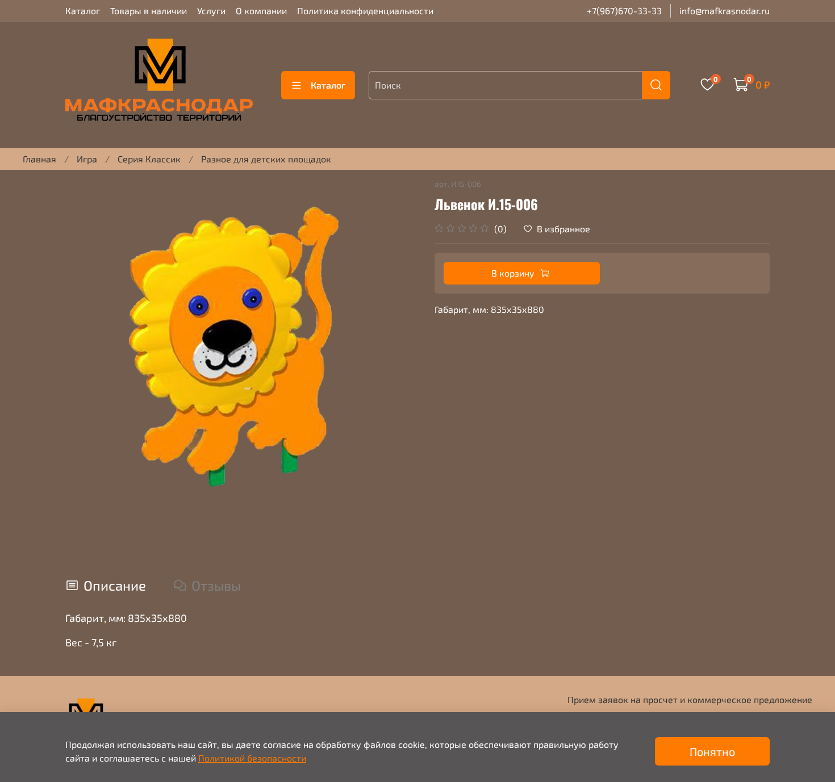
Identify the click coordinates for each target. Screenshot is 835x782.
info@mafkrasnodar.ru (724, 10)
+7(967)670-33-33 (624, 10)
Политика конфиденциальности (365, 10)
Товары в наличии (148, 10)
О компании (261, 10)
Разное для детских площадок (266, 158)
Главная (39, 158)
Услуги (211, 10)
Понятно (712, 751)
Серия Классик (149, 158)
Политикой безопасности (252, 757)
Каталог (82, 10)
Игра (87, 158)
